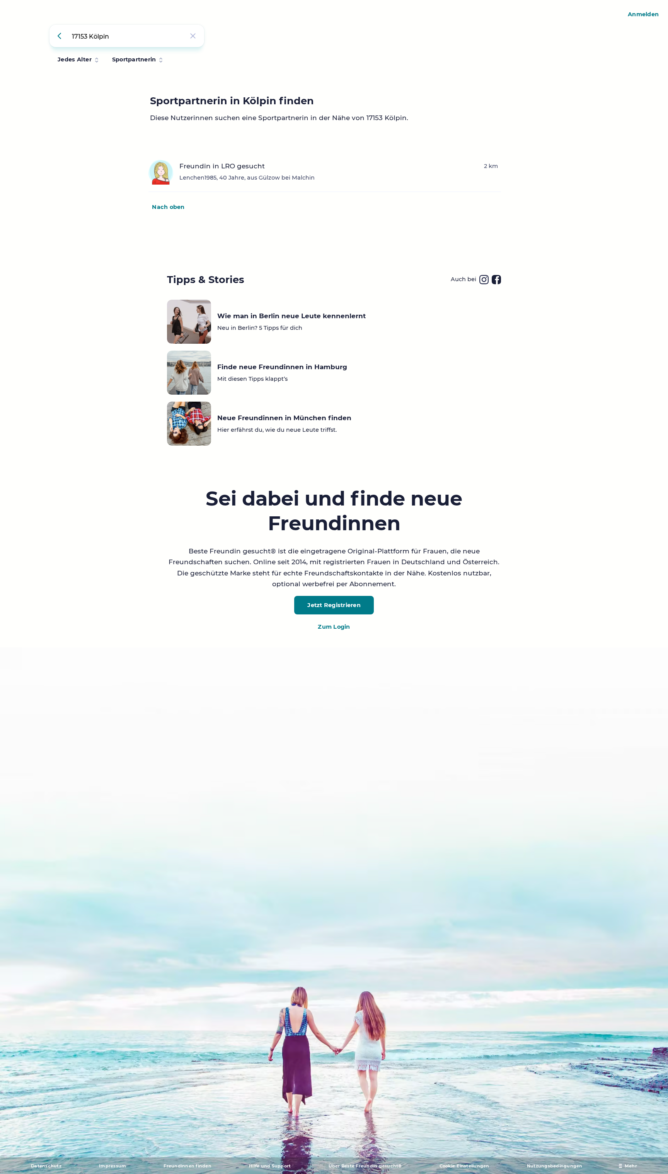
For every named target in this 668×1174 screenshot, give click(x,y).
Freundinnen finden (187, 1166)
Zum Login (334, 626)
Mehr (631, 1166)
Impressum (112, 1166)
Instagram (484, 279)
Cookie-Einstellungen (464, 1166)
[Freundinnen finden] (60, 36)
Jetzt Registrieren (334, 605)
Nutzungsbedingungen (555, 1166)
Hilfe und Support (270, 1166)
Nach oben (168, 207)
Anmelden (643, 14)
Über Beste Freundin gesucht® (365, 1166)
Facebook (496, 279)
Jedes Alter (75, 59)
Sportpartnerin (134, 59)
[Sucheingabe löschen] (193, 36)
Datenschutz (46, 1166)
